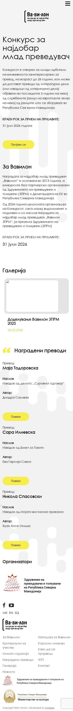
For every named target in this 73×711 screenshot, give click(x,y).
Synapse (49, 707)
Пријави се (18, 144)
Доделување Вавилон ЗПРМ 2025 (33, 321)
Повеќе (16, 416)
